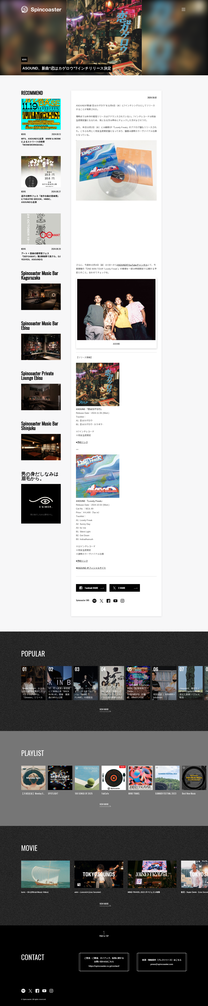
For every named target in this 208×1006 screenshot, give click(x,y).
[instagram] (122, 602)
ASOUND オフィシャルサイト (91, 568)
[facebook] (108, 602)
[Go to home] (41, 9)
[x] (101, 602)
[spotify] (94, 602)
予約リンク (82, 442)
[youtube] (115, 602)
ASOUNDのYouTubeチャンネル (132, 265)
